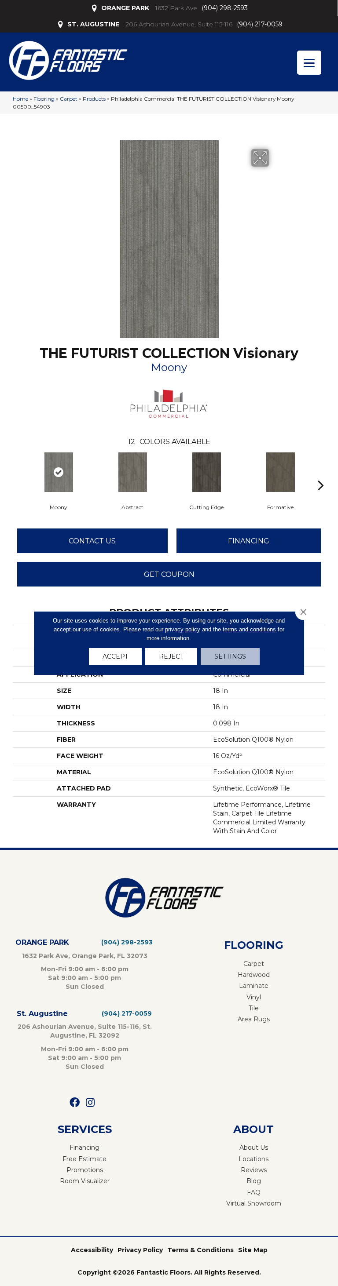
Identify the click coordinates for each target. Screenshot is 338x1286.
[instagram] (90, 1102)
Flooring (44, 98)
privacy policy (182, 629)
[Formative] (280, 472)
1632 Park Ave (176, 8)
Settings (230, 656)
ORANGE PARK (125, 8)
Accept (115, 656)
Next (320, 471)
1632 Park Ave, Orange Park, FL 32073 (84, 956)
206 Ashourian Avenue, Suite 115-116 (178, 24)
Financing (248, 541)
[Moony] (59, 472)
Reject (171, 656)
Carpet (68, 98)
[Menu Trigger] (309, 63)
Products (94, 98)
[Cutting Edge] (206, 472)
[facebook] (75, 1102)
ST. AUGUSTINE (93, 24)
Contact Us (92, 541)
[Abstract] (132, 472)
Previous (17, 471)
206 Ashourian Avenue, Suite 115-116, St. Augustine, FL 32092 (85, 1031)
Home (20, 98)
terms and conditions (249, 629)
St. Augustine (42, 1013)
